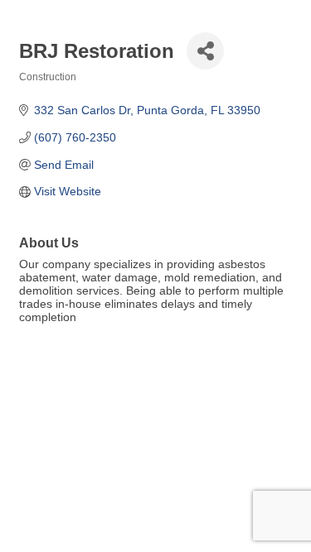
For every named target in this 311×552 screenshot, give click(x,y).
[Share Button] (205, 51)
